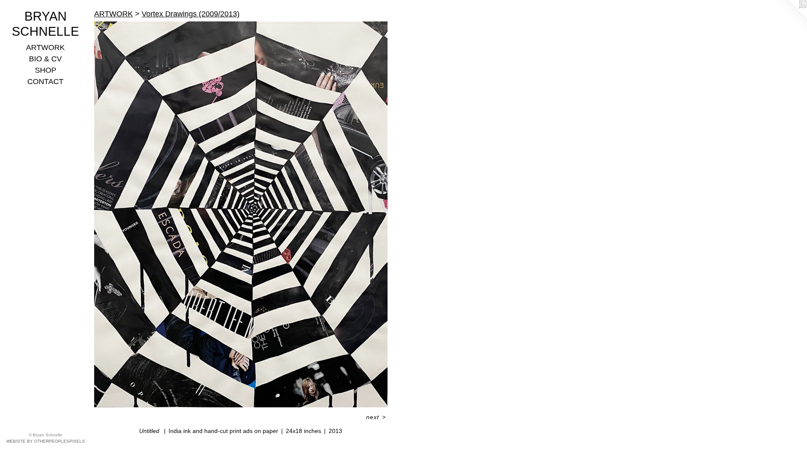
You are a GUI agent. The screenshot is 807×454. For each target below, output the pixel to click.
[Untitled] (241, 214)
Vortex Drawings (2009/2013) (191, 14)
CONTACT (45, 81)
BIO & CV (45, 59)
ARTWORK (45, 47)
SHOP (45, 70)
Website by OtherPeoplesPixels (45, 441)
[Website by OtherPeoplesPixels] (790, 17)
